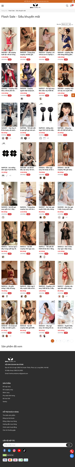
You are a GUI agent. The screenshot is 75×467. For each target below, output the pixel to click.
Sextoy (5, 401)
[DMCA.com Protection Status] (8, 455)
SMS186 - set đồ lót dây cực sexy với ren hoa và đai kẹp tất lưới (27, 170)
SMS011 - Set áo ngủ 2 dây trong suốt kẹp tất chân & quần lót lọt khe (9, 249)
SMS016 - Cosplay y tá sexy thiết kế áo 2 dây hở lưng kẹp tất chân (47, 288)
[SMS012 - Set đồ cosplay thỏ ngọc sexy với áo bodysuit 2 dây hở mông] (28, 233)
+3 (48, 138)
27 (68, 341)
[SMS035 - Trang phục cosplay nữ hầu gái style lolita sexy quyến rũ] (28, 39)
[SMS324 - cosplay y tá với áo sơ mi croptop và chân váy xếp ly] (47, 39)
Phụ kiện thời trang (9, 395)
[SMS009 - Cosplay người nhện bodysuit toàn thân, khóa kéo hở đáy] (28, 75)
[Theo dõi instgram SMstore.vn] (14, 450)
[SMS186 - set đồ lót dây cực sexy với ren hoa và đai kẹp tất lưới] (28, 154)
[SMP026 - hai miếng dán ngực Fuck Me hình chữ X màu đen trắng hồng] (9, 154)
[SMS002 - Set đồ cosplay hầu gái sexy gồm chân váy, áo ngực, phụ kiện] (66, 154)
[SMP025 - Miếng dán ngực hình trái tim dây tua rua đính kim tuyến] (47, 115)
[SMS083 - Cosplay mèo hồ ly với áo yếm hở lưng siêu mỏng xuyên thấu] (9, 75)
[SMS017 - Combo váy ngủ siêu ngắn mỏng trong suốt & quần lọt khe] (66, 273)
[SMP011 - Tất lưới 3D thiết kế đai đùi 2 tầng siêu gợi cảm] (47, 233)
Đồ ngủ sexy (7, 386)
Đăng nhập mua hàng (10, 421)
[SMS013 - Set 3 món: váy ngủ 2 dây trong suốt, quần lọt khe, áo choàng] (66, 233)
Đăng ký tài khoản (8, 418)
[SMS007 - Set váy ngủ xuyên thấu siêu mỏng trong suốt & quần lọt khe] (47, 194)
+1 (10, 138)
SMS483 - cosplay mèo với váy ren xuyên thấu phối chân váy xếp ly (65, 91)
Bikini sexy (6, 392)
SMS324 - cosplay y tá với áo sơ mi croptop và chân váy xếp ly (47, 54)
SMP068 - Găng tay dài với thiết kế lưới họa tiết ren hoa (65, 130)
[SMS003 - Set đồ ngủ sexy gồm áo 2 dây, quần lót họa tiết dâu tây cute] (9, 194)
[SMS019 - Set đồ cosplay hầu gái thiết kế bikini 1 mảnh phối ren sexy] (28, 312)
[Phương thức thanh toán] (15, 459)
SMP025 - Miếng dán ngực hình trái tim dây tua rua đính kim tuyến (46, 130)
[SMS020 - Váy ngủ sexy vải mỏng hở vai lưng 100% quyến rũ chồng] (47, 312)
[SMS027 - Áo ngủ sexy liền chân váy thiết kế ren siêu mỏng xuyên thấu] (47, 75)
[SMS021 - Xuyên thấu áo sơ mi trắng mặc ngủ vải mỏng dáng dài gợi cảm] (66, 312)
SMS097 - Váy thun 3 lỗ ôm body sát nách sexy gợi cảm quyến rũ (9, 130)
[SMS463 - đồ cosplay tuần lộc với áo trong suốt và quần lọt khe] (9, 39)
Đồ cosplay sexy (8, 389)
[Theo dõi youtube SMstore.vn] (19, 450)
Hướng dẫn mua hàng (10, 424)
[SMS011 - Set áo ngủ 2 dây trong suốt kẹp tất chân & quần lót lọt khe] (9, 233)
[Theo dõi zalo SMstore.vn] (9, 450)
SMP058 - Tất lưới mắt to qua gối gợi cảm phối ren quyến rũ (28, 130)
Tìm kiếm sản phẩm (9, 415)
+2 (29, 138)
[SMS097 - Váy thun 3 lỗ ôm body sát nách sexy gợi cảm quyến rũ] (9, 115)
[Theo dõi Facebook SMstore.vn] (4, 450)
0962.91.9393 (18, 370)
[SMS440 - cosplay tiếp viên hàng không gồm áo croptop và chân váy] (66, 39)
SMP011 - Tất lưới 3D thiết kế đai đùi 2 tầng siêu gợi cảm (46, 249)
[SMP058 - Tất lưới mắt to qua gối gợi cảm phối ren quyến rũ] (28, 115)
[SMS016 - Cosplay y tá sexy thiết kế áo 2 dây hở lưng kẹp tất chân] (47, 273)
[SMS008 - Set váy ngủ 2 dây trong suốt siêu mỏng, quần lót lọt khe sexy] (66, 194)
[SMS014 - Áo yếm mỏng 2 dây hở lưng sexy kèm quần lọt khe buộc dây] (9, 273)
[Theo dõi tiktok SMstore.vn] (24, 450)
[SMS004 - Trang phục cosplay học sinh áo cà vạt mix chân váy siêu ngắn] (28, 194)
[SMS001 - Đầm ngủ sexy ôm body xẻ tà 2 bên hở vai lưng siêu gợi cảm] (47, 154)
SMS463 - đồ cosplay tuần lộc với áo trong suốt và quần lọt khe (8, 54)
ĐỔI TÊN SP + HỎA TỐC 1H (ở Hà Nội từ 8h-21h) (36, 1)
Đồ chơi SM (6, 398)
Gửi (69, 445)
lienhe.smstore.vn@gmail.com (18, 373)
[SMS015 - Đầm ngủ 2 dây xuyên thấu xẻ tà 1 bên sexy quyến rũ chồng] (28, 273)
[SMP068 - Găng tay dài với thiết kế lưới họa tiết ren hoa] (66, 115)
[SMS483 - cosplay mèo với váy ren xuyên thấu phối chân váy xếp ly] (66, 75)
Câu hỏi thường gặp (9, 430)
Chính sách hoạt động (10, 427)
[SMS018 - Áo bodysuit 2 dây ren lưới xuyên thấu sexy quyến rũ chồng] (9, 312)
